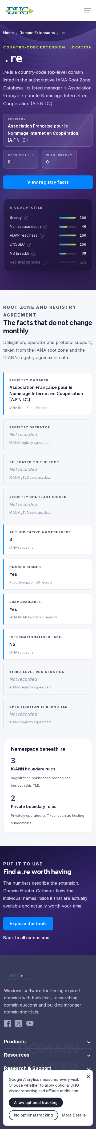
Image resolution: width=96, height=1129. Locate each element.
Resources (16, 1055)
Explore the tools (28, 923)
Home (8, 33)
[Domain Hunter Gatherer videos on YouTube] (29, 1024)
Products (15, 1041)
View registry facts (48, 182)
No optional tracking (33, 1115)
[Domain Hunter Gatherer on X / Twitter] (18, 1024)
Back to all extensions (26, 937)
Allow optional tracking (36, 1102)
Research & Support (27, 1068)
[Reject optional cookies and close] (88, 1074)
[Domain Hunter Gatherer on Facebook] (7, 1024)
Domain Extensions (37, 33)
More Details (74, 1115)
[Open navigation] (88, 10)
